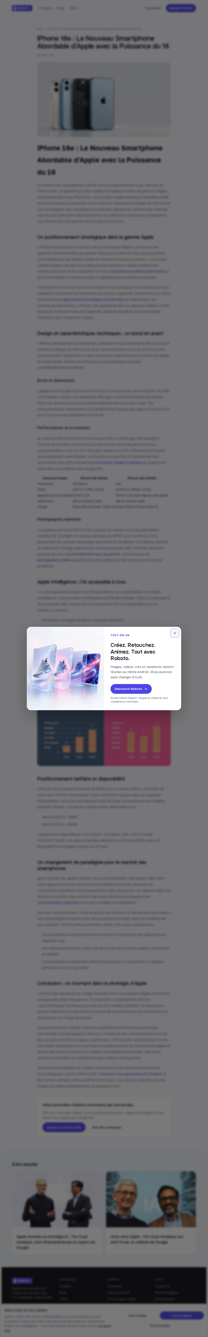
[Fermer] (175, 633)
